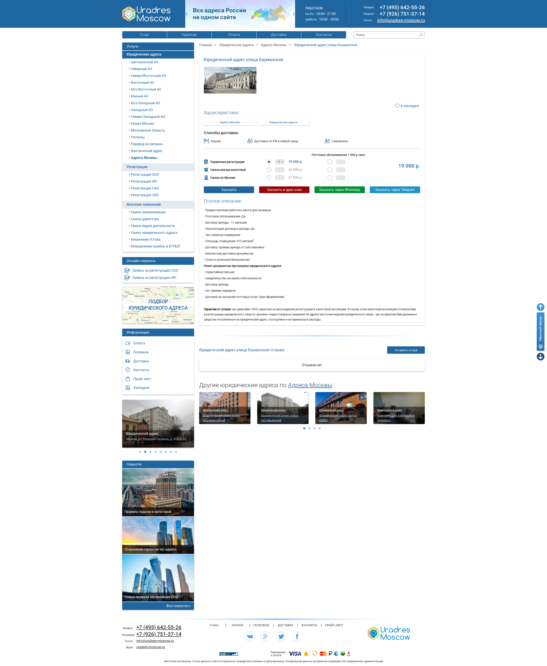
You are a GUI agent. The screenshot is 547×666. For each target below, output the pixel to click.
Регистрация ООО (145, 175)
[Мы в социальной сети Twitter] (281, 636)
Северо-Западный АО (148, 117)
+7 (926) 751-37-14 (402, 13)
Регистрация (137, 167)
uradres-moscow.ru (150, 647)
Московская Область (148, 130)
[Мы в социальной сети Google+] (265, 636)
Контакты (324, 35)
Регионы (138, 137)
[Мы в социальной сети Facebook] (297, 636)
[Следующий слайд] (293, 14)
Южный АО (139, 96)
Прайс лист (142, 379)
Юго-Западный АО (145, 103)
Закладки (141, 388)
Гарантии (189, 35)
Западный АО (142, 110)
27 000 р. (295, 177)
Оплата (234, 35)
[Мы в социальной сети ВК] (250, 636)
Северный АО (141, 69)
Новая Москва (142, 123)
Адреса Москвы (144, 158)
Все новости (177, 606)
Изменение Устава (145, 239)
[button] (140, 452)
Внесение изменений (144, 204)
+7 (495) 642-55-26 (402, 7)
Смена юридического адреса (154, 233)
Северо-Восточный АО (148, 76)
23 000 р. (295, 169)
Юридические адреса (144, 54)
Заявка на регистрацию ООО (155, 270)
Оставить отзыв (406, 350)
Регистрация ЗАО (145, 195)
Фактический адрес (146, 151)
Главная (205, 45)
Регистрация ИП (144, 181)
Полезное (141, 352)
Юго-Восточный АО (146, 89)
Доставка (279, 35)
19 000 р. (295, 162)
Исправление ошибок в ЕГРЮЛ (155, 246)
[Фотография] (230, 83)
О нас (144, 35)
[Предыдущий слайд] (186, 14)
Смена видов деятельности (153, 226)
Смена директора (145, 219)
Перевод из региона (147, 144)
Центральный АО (144, 62)
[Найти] (421, 35)
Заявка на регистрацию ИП (154, 278)
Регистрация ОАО (145, 188)
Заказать (229, 190)
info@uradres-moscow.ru (401, 20)
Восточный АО (142, 83)
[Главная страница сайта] (389, 633)
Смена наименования (148, 212)
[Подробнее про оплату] (294, 654)
